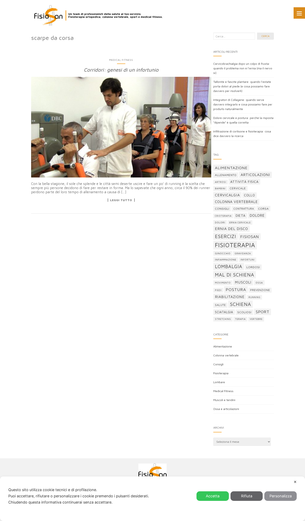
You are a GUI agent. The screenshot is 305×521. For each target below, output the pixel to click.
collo (249, 195)
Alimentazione (222, 346)
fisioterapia (235, 244)
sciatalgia (224, 312)
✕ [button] (295, 482)
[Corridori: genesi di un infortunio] (121, 127)
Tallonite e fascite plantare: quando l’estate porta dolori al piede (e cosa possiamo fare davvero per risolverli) (242, 86)
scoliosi (244, 312)
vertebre (256, 319)
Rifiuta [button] (246, 496)
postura (236, 289)
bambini (220, 188)
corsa (263, 208)
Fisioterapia (220, 373)
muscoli (243, 282)
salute (220, 305)
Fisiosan (249, 236)
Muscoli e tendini (224, 400)
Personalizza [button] (281, 496)
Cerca (265, 36)
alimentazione (231, 167)
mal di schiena (234, 275)
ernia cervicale (240, 222)
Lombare (219, 382)
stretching (223, 319)
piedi (218, 290)
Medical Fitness (121, 59)
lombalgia (228, 266)
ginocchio (223, 253)
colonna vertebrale (236, 202)
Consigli (218, 364)
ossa (259, 282)
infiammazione (225, 259)
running (254, 297)
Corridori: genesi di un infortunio (121, 70)
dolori (220, 222)
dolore (257, 215)
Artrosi (220, 182)
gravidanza (243, 253)
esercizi (225, 236)
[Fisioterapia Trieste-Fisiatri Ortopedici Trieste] (48, 15)
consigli (222, 208)
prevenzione (260, 290)
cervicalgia (227, 195)
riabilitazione (229, 297)
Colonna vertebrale (226, 355)
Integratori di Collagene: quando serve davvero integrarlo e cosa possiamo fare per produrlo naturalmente (242, 104)
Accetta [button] (213, 496)
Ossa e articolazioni (226, 409)
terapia (240, 319)
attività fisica (244, 181)
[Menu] (299, 13)
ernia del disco (231, 228)
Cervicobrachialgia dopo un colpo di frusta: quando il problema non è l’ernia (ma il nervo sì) (242, 68)
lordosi (253, 267)
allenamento (226, 175)
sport (262, 311)
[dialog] (152, 498)
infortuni (247, 259)
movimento (223, 282)
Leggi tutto (121, 200)
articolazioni (255, 174)
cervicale (238, 188)
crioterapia (223, 216)
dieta (240, 215)
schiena (240, 304)
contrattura (243, 208)
